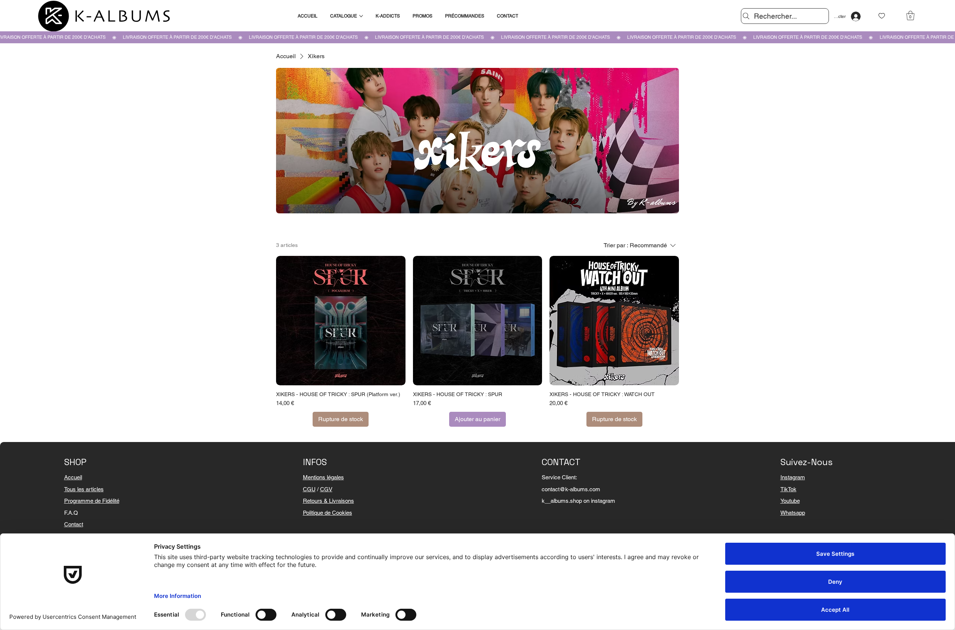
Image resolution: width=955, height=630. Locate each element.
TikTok (788, 489)
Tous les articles (84, 489)
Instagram (792, 477)
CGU (309, 489)
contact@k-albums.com (571, 489)
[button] (910, 15)
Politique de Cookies (327, 513)
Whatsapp (792, 513)
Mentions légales (323, 477)
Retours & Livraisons (328, 501)
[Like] (881, 15)
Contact (73, 524)
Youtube (790, 501)
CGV (326, 489)
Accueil (73, 477)
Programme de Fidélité (91, 501)
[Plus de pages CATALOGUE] (361, 16)
